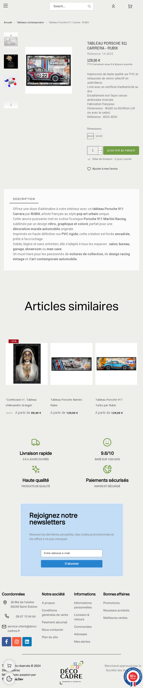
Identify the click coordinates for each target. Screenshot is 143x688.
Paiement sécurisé (54, 622)
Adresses (80, 634)
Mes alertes (82, 641)
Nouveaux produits (116, 610)
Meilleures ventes (115, 618)
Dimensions (94, 128)
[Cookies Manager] (9, 678)
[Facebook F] (6, 641)
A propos (48, 603)
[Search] (89, 6)
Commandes (83, 627)
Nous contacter (52, 629)
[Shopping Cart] (9, 665)
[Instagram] (16, 641)
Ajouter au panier (121, 150)
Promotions (111, 603)
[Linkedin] (27, 641)
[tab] (23, 199)
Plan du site (50, 637)
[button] (102, 168)
